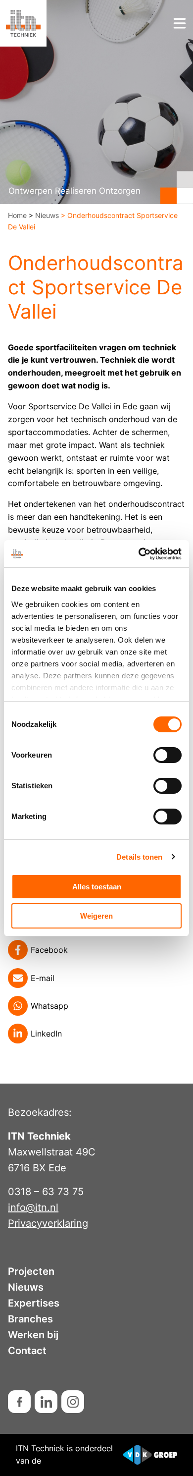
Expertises (33, 1303)
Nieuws (47, 215)
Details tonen (139, 857)
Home (17, 215)
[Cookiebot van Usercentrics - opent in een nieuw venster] (139, 553)
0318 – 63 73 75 (46, 1192)
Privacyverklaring (48, 1223)
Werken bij (33, 1335)
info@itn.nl (33, 1207)
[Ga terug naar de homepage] (23, 23)
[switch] (167, 755)
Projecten (31, 1271)
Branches (30, 1319)
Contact (27, 1351)
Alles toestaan (96, 886)
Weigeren (96, 916)
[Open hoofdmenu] (180, 23)
